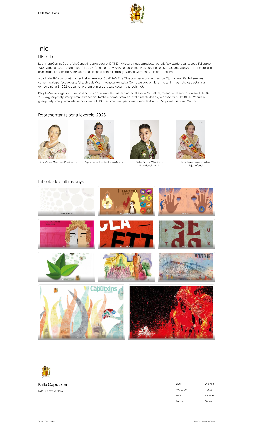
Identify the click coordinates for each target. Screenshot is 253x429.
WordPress (210, 421)
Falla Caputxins (48, 13)
